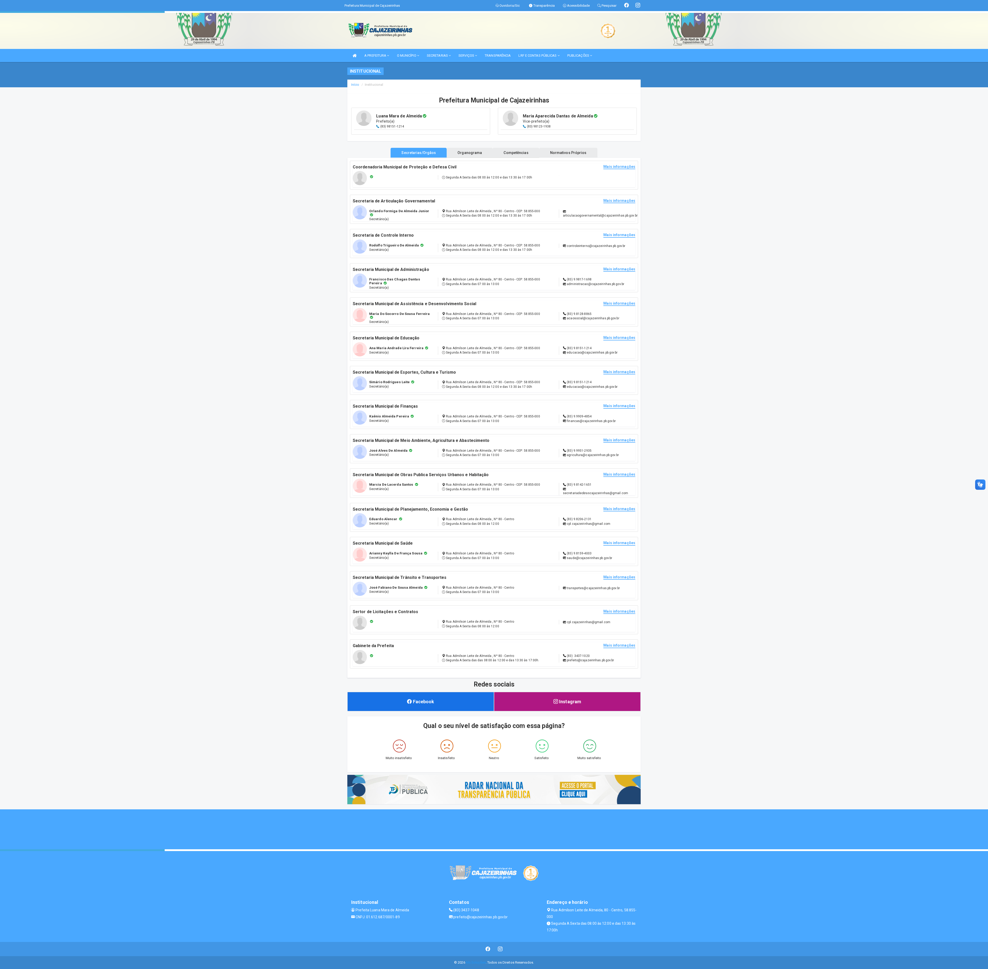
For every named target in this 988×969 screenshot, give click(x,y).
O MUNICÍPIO (407, 55)
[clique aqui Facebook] (487, 949)
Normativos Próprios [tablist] (568, 153)
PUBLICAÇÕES (578, 55)
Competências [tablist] (516, 153)
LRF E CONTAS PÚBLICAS (537, 55)
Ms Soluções (476, 962)
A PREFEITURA (375, 55)
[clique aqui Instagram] (500, 949)
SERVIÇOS (466, 55)
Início (355, 85)
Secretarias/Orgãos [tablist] (418, 153)
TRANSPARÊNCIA (498, 55)
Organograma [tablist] (469, 153)
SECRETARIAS (438, 55)
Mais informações (619, 167)
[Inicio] (354, 55)
